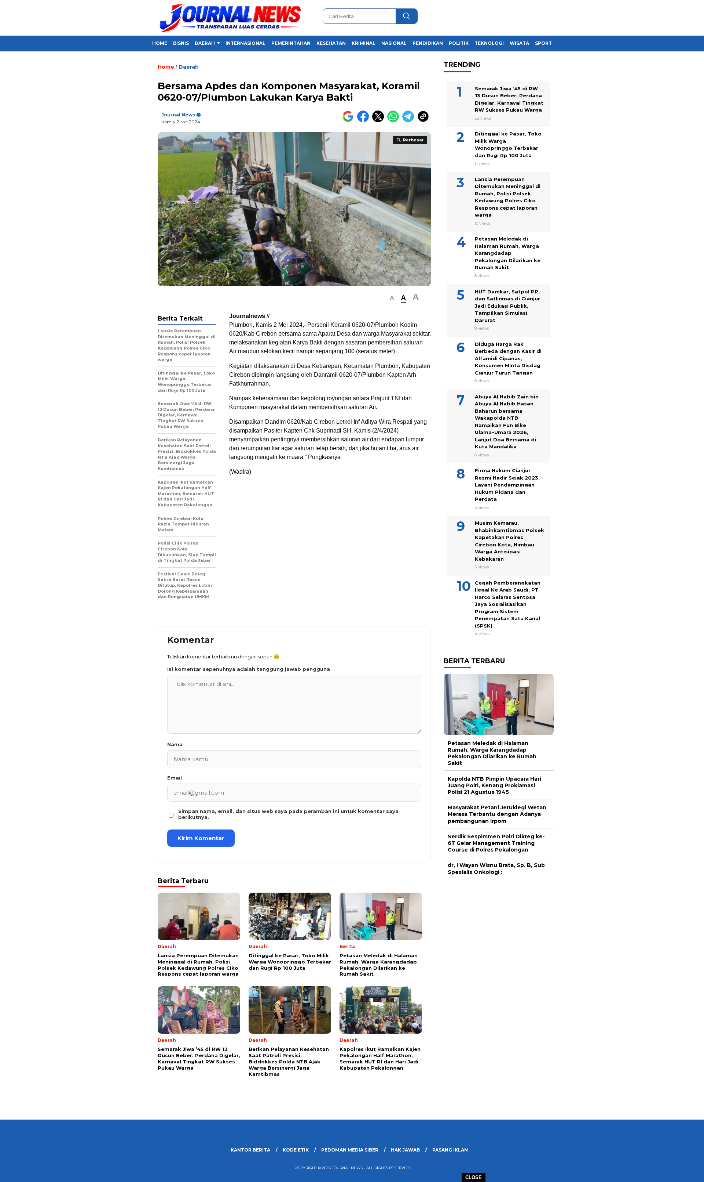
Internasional (245, 43)
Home (159, 43)
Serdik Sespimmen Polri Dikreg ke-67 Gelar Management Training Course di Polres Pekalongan (496, 843)
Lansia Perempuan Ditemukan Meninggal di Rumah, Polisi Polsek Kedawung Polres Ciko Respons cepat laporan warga (507, 197)
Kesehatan (331, 43)
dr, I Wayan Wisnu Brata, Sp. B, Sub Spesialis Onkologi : (496, 868)
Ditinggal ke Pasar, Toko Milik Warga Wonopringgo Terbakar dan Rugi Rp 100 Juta (508, 144)
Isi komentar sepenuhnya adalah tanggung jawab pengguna (248, 669)
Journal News (178, 115)
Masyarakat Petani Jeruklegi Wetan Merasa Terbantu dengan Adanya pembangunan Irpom (497, 814)
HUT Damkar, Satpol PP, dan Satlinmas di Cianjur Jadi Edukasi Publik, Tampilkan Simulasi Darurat (507, 305)
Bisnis (181, 43)
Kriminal (363, 43)
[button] (391, 298)
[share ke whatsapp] (394, 120)
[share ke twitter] (379, 120)
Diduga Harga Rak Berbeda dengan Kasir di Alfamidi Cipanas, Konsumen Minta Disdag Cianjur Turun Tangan (508, 358)
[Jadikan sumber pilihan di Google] (349, 120)
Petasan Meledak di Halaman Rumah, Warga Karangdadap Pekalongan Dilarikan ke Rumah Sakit (507, 253)
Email (174, 778)
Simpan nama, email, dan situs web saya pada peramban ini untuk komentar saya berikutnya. (288, 814)
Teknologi (489, 43)
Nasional (394, 43)
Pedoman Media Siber (349, 1150)
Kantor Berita (250, 1150)
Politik (459, 43)
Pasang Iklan (450, 1150)
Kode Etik (296, 1150)
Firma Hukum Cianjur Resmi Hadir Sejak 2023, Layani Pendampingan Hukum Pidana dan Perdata (507, 484)
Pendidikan (427, 43)
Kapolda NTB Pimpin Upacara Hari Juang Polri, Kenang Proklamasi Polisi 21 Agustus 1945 (494, 785)
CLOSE (473, 1177)
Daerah (205, 43)
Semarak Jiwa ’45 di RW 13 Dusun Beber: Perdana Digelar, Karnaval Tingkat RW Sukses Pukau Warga (509, 99)
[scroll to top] (676, 1170)
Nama (175, 744)
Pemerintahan (291, 43)
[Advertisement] (592, 181)
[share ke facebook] (364, 120)
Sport (543, 43)
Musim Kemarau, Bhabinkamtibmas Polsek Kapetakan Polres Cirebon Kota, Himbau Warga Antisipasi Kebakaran (509, 541)
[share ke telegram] (409, 120)
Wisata (519, 43)
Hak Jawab (405, 1150)
